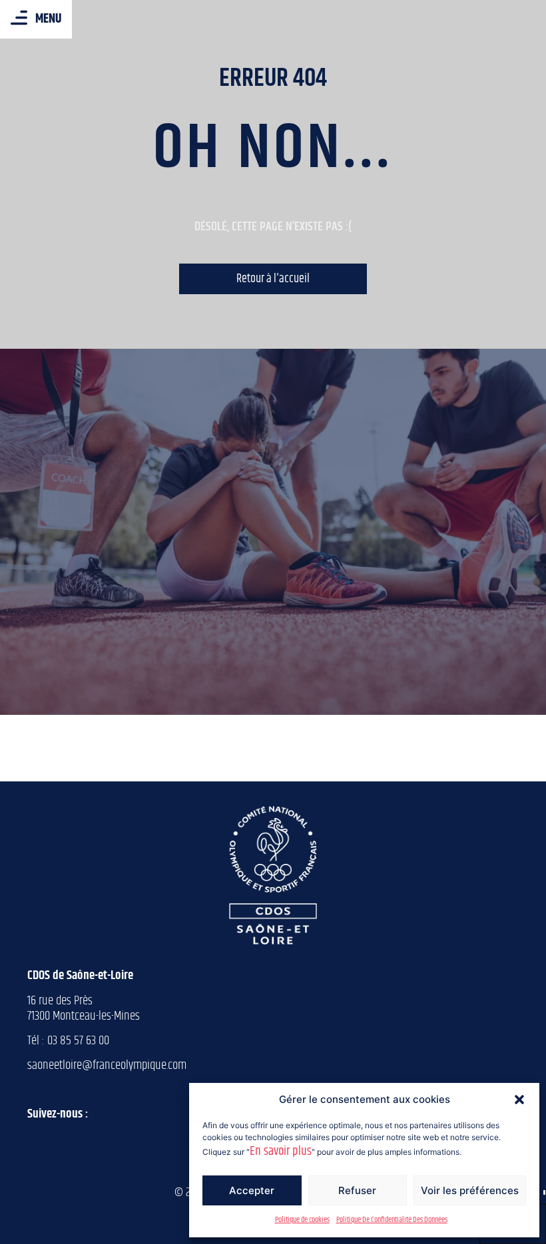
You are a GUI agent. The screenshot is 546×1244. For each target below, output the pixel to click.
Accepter (251, 1190)
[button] (519, 1099)
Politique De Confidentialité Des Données (391, 1219)
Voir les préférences (470, 1190)
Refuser (357, 1190)
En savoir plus (281, 1151)
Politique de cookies (302, 1219)
